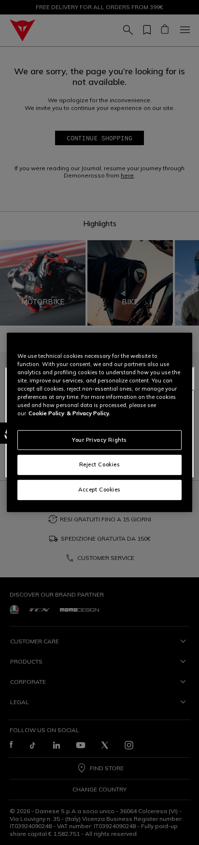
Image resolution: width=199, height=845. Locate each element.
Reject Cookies (99, 464)
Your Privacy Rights (99, 439)
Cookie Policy (46, 413)
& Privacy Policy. (88, 413)
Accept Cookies (99, 489)
